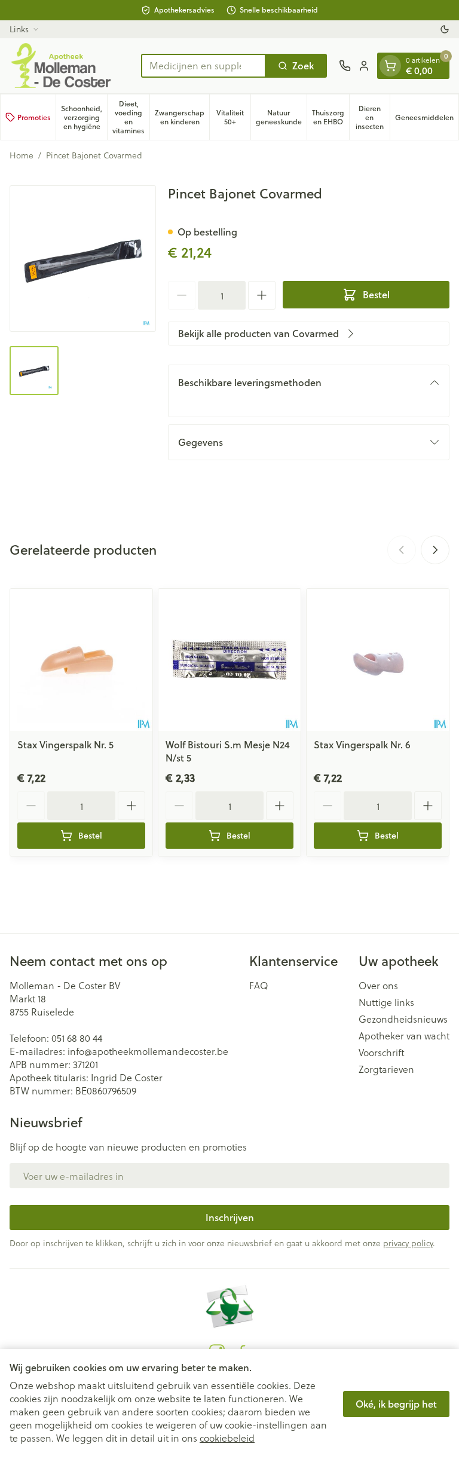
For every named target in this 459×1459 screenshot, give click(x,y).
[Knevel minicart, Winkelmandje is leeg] (390, 66)
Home (21, 155)
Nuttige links (386, 1002)
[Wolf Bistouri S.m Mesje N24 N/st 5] (229, 660)
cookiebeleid (227, 1438)
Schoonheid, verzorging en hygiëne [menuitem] (84, 117)
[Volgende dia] (435, 550)
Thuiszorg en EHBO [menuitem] (330, 117)
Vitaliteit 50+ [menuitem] (233, 117)
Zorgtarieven (386, 1069)
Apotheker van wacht (404, 1035)
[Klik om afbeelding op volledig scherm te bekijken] (82, 258)
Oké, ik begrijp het (396, 1404)
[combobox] (203, 66)
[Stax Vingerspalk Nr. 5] (81, 660)
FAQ (258, 985)
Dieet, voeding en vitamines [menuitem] (130, 117)
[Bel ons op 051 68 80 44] (345, 66)
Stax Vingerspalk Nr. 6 (362, 744)
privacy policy (408, 1243)
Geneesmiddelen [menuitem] (426, 119)
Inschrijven (230, 1217)
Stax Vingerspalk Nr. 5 (65, 744)
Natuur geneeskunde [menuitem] (281, 117)
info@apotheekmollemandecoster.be (148, 1051)
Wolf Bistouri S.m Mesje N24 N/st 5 (228, 751)
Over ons (378, 985)
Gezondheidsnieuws (403, 1019)
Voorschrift (382, 1052)
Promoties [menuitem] (34, 117)
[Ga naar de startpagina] (69, 66)
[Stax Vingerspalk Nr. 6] (378, 660)
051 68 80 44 (76, 1038)
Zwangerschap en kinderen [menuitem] (182, 117)
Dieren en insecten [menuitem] (373, 117)
